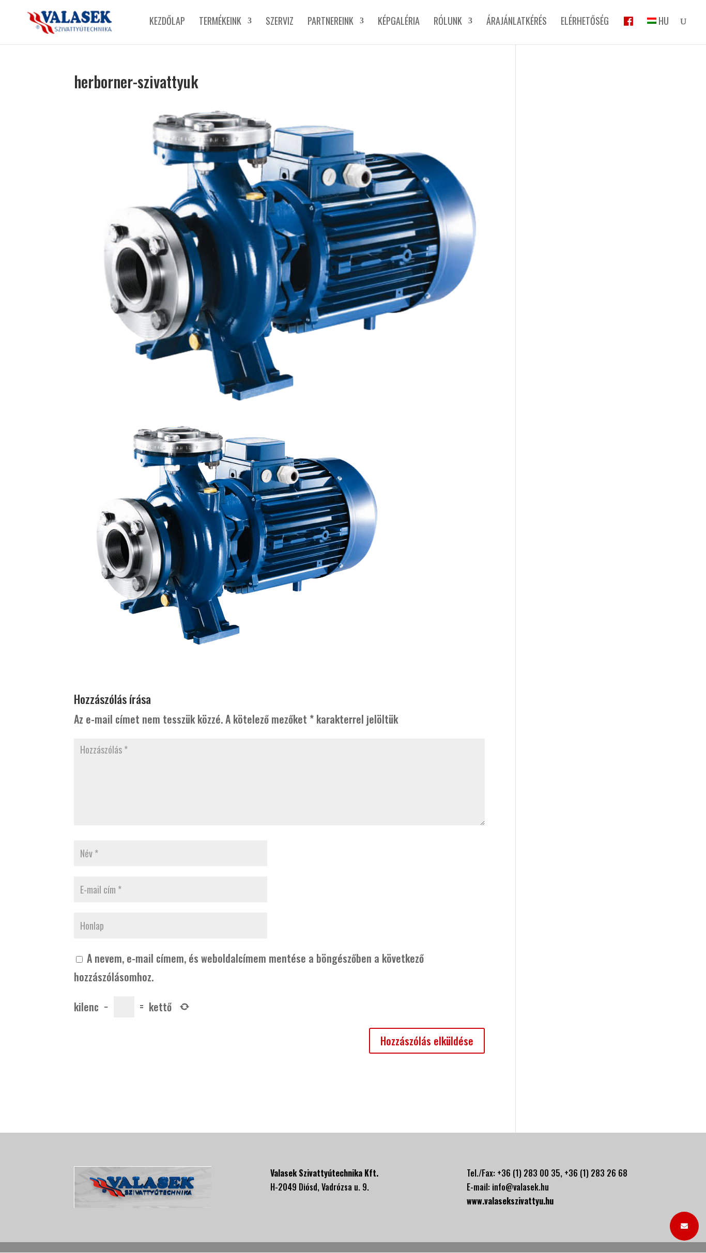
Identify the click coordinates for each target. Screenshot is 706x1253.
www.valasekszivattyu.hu (510, 1201)
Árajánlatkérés (516, 22)
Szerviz (280, 22)
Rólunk (448, 22)
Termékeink (220, 22)
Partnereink (331, 22)
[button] (684, 1226)
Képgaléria (399, 22)
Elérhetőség (585, 22)
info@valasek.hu (520, 1187)
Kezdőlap (167, 22)
